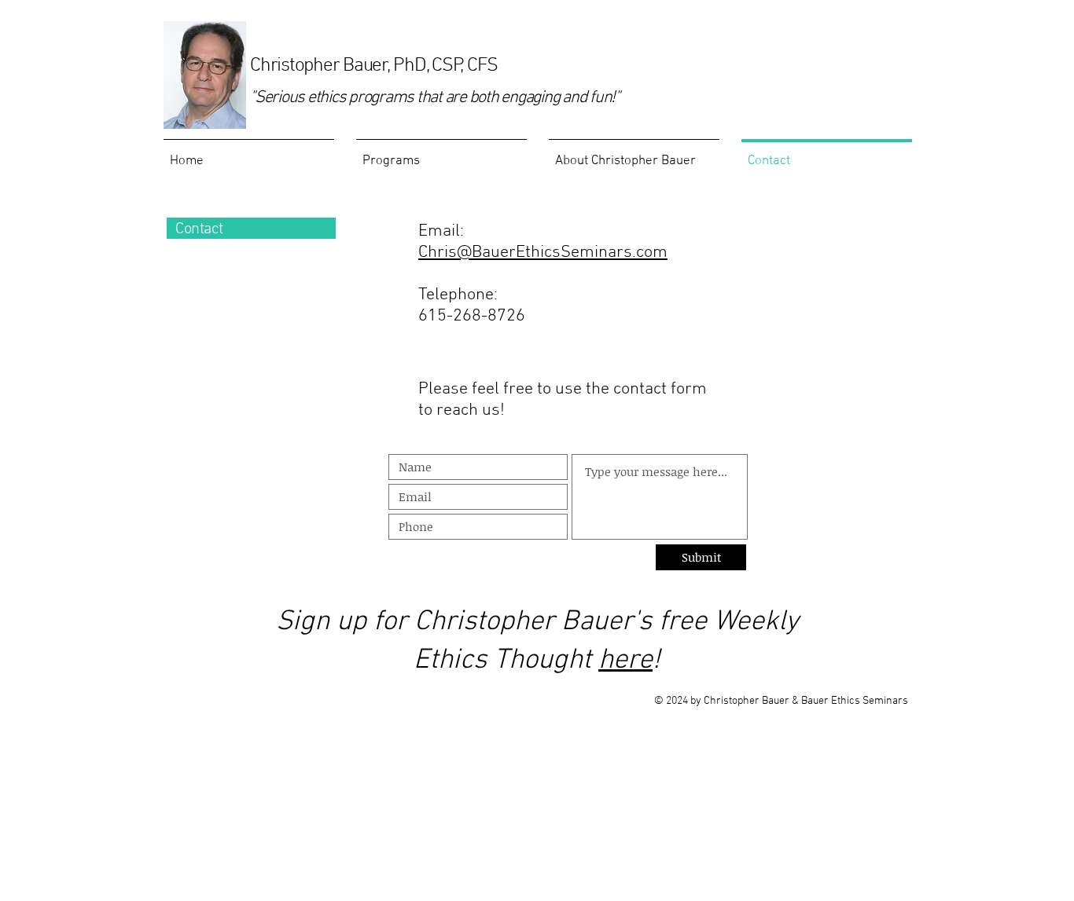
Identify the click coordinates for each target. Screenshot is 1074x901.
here (625, 660)
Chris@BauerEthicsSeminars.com (543, 252)
